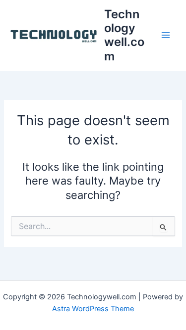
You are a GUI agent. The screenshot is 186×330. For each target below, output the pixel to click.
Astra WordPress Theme (93, 308)
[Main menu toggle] (165, 35)
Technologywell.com (124, 35)
